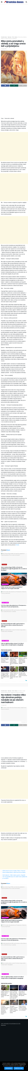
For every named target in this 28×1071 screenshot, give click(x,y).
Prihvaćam (9, 1068)
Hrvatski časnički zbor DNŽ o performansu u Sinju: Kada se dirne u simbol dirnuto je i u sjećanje (13, 625)
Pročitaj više (18, 1068)
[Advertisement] (14, 22)
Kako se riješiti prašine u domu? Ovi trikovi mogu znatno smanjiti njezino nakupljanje (12, 644)
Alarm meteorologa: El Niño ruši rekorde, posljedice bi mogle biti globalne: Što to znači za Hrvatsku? (14, 568)
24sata (17, 545)
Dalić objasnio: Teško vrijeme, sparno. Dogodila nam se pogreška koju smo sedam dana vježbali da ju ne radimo (14, 876)
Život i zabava (5, 584)
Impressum (3, 1025)
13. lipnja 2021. (4, 49)
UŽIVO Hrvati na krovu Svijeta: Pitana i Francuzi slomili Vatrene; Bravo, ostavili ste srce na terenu (13, 871)
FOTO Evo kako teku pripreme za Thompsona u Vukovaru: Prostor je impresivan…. (13, 606)
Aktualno (4, 564)
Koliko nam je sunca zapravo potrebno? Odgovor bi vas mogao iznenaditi (11, 587)
